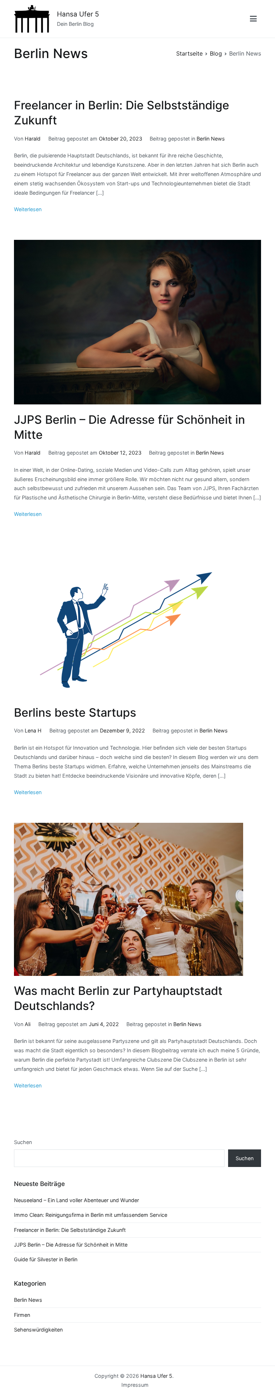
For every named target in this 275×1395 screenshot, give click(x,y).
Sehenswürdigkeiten (38, 1330)
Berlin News (211, 139)
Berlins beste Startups (75, 713)
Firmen (22, 1315)
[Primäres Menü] (253, 19)
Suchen (23, 1142)
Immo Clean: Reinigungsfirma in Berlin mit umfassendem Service (90, 1215)
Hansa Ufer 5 (78, 14)
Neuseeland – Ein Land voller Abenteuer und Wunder (76, 1200)
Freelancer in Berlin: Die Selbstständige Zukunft (70, 1230)
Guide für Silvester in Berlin (45, 1259)
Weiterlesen (28, 209)
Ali (27, 1024)
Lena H (33, 730)
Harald (32, 139)
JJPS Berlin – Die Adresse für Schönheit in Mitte (70, 1245)
